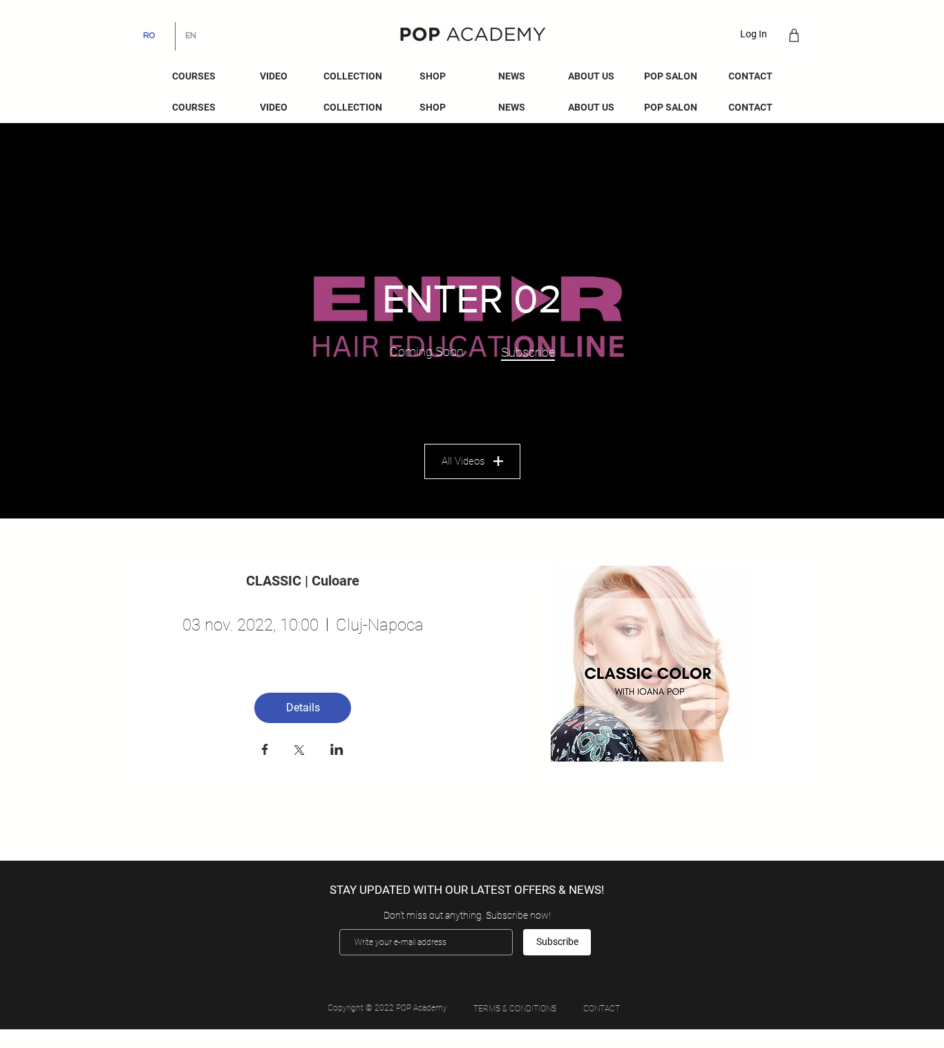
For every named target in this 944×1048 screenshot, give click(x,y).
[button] (511, 76)
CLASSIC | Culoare (302, 580)
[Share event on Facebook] (265, 751)
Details (303, 707)
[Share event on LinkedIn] (336, 751)
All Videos (463, 461)
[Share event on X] (299, 751)
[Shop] (793, 35)
